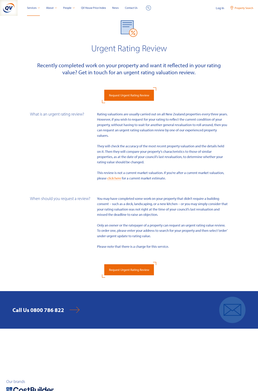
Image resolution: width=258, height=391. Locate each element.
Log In (220, 8)
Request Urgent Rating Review (129, 95)
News (115, 7)
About (50, 7)
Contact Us (131, 7)
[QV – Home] (9, 8)
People (67, 7)
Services (32, 7)
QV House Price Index (93, 7)
